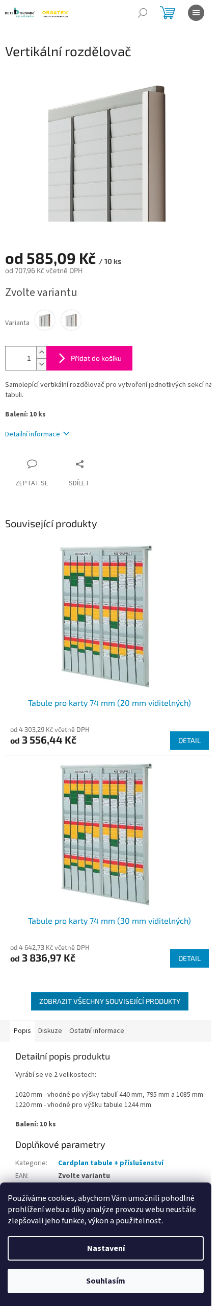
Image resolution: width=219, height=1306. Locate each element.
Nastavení (106, 1248)
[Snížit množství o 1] (41, 364)
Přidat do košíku (96, 358)
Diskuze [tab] (50, 1031)
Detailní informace (32, 434)
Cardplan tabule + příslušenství (110, 1163)
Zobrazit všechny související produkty (109, 1001)
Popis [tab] (22, 1031)
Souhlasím (105, 1281)
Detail (189, 740)
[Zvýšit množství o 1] (41, 352)
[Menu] (196, 13)
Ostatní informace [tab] (96, 1031)
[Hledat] (142, 13)
